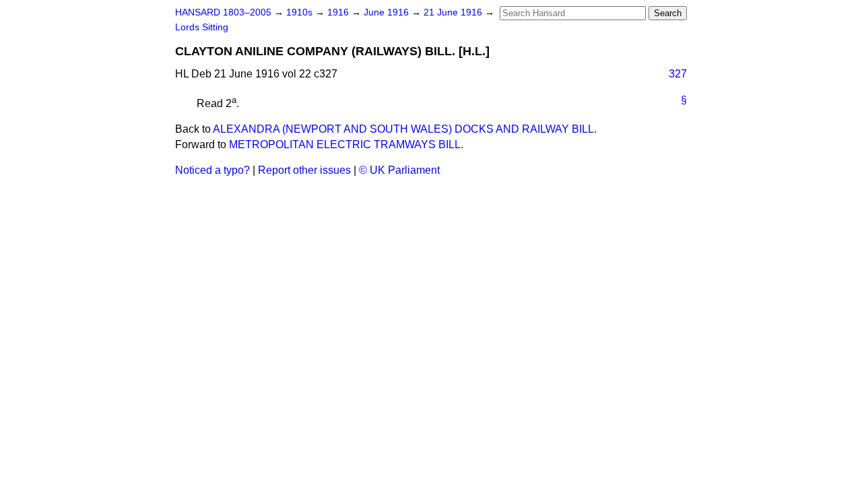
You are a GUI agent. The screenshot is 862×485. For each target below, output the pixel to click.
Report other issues (304, 170)
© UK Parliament (399, 170)
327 (678, 73)
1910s (300, 12)
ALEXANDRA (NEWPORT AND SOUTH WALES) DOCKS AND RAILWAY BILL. (405, 129)
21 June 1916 (454, 12)
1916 (339, 12)
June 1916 (387, 12)
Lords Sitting (201, 27)
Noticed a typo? (212, 170)
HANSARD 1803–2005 (223, 12)
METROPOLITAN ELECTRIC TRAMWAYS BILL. (346, 144)
